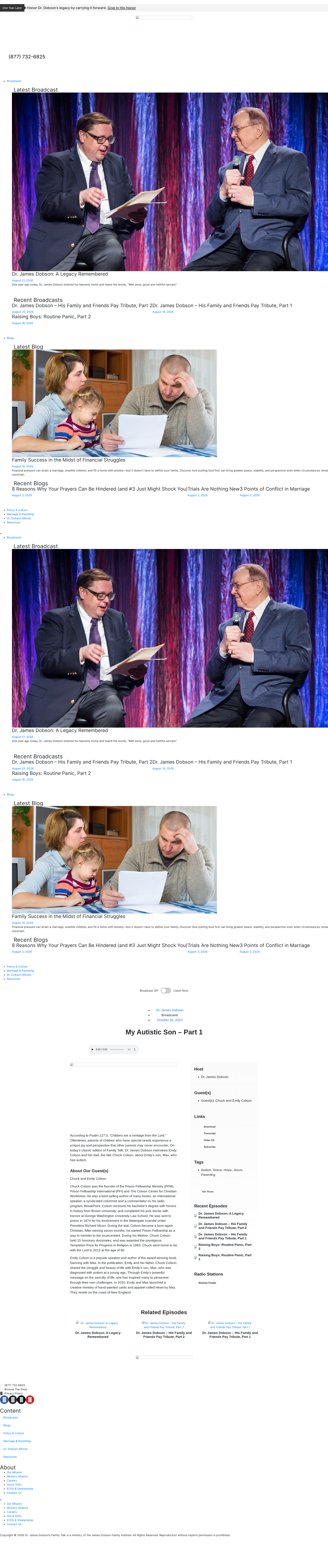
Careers (12, 1480)
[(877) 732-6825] (4, 58)
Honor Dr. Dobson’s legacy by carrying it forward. (81, 8)
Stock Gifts (14, 1484)
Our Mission (14, 1472)
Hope (228, 1170)
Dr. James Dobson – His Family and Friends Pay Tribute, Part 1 (222, 305)
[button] (224, 1191)
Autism (206, 1170)
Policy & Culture (17, 510)
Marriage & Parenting (20, 514)
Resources (13, 522)
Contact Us (14, 1492)
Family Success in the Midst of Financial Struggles (68, 460)
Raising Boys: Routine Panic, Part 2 (51, 316)
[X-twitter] (21, 1399)
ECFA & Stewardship (20, 1488)
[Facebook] (4, 1399)
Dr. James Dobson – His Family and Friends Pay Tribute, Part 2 (82, 305)
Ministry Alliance (17, 1476)
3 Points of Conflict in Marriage (275, 489)
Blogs (10, 338)
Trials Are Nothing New (214, 489)
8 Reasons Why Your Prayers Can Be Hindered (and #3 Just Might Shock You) (100, 489)
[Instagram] (13, 1399)
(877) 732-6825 (27, 57)
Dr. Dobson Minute (19, 518)
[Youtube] (30, 1399)
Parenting (208, 1175)
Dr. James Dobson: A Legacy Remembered (60, 274)
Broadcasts (14, 81)
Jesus (237, 1170)
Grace (217, 1170)
